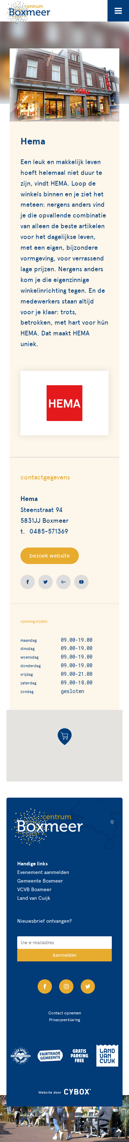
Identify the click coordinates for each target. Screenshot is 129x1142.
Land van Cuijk (33, 898)
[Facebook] (45, 986)
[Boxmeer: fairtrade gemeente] (50, 1055)
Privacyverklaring (64, 1019)
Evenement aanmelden (43, 872)
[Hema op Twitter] (45, 582)
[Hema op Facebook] (27, 582)
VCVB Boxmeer (34, 890)
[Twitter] (88, 986)
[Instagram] (66, 986)
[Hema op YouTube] (81, 582)
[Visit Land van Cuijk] (107, 1055)
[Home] (27, 12)
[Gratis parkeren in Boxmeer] (79, 1056)
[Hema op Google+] (63, 582)
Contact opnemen (64, 1013)
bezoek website (49, 555)
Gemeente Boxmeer (40, 881)
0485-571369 (48, 531)
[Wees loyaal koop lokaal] (20, 1056)
